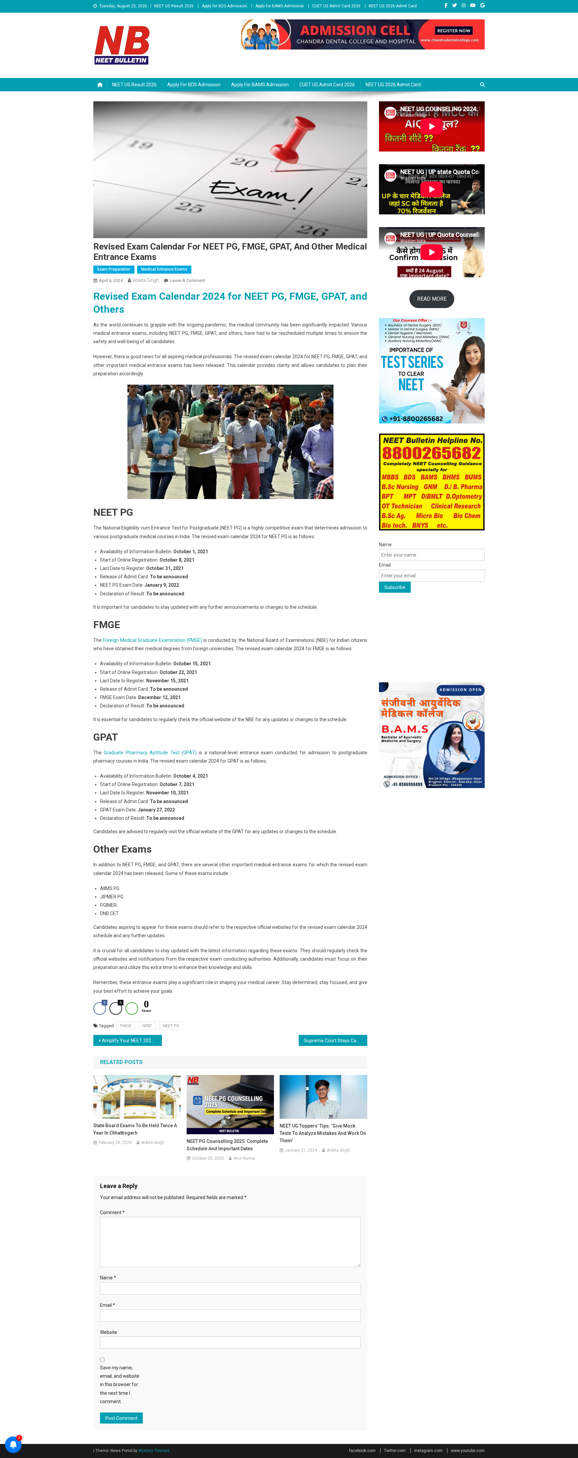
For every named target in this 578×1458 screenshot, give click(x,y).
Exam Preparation (113, 269)
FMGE (125, 1025)
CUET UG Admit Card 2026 (336, 6)
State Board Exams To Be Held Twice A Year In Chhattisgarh (135, 1129)
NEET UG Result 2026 (174, 6)
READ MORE (432, 299)
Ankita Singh (146, 280)
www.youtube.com (468, 1450)
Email (107, 1305)
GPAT (147, 1025)
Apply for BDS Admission (224, 6)
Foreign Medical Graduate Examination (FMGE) (152, 640)
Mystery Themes (154, 1450)
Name (108, 1277)
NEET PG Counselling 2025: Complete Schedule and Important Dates (227, 1145)
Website (108, 1332)
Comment (112, 1212)
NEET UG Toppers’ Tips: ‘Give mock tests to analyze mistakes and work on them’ (323, 1133)
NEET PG (171, 1025)
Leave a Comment (187, 280)
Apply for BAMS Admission (279, 6)
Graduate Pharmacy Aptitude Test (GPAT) (150, 752)
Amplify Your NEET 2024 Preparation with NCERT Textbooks (132, 1040)
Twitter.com (395, 1450)
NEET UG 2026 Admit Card (393, 6)
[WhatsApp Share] (131, 1008)
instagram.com (428, 1450)
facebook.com (362, 1450)
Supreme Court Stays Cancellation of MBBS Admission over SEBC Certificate (335, 1040)
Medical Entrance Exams (164, 269)
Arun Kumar (244, 1158)
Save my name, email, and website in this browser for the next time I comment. (119, 1384)
